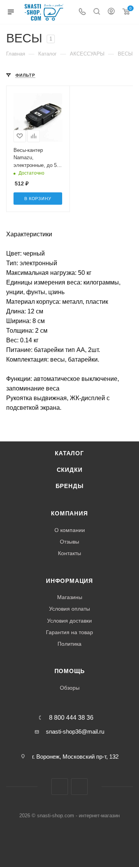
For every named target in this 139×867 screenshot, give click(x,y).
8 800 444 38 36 (71, 718)
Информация (69, 581)
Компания (69, 513)
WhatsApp (79, 786)
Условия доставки (69, 621)
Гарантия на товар (69, 632)
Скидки (70, 470)
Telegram (59, 786)
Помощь (69, 671)
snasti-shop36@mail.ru (75, 731)
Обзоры (70, 688)
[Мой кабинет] (111, 12)
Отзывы (69, 542)
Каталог (69, 453)
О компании (69, 530)
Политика (69, 644)
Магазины (69, 597)
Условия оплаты (69, 609)
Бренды (70, 486)
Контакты (69, 553)
